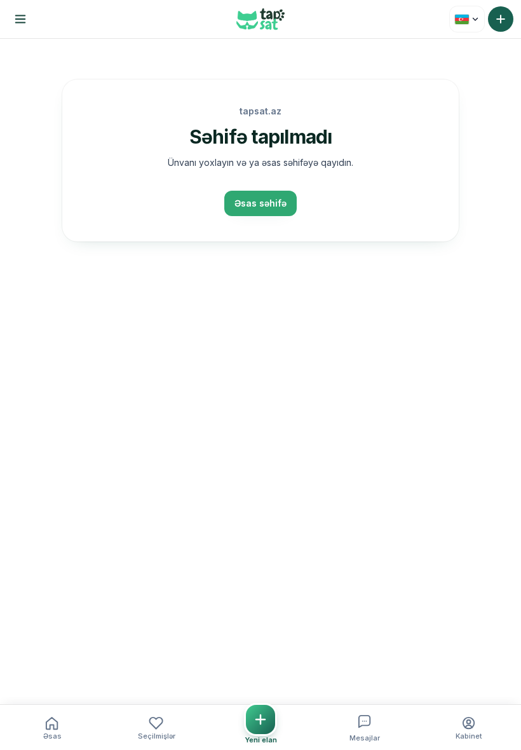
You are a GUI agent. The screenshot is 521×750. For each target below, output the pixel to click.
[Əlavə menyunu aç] (20, 19)
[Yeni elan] (500, 19)
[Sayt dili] (467, 19)
